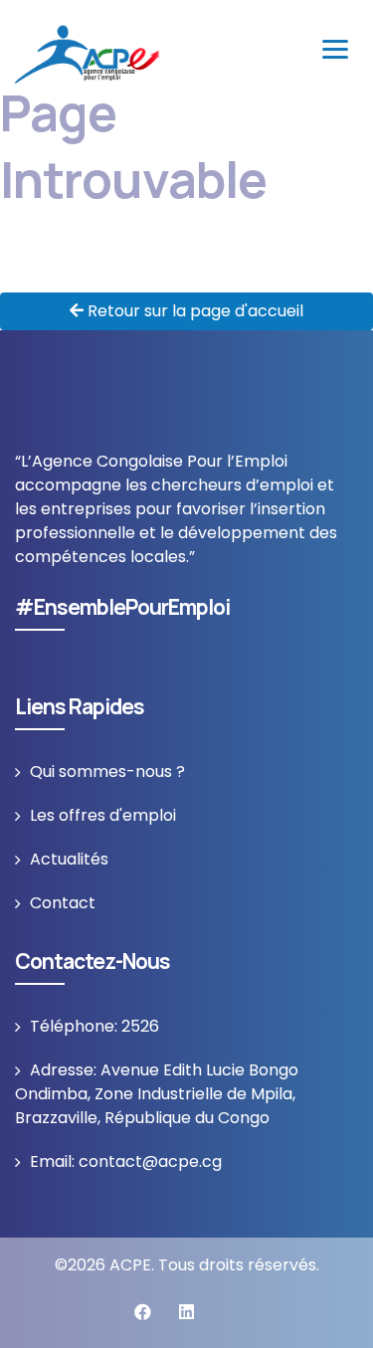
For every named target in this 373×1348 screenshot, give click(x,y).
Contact (62, 902)
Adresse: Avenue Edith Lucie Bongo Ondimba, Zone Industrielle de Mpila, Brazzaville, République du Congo (156, 1094)
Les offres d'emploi (103, 815)
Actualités (69, 859)
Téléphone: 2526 (94, 1026)
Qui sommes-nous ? (107, 771)
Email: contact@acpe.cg (126, 1161)
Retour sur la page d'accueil (193, 310)
